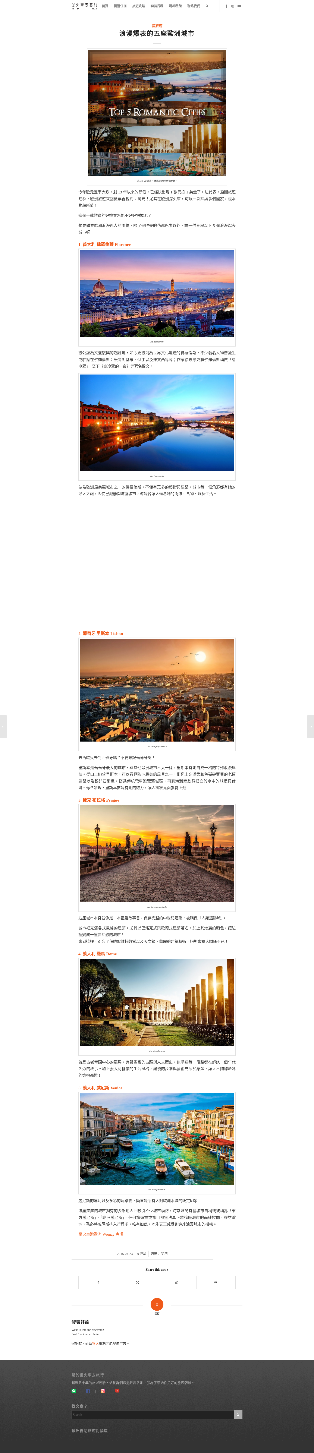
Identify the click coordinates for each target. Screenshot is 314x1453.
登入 (95, 1343)
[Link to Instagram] (233, 6)
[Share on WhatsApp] (176, 1282)
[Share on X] (137, 1282)
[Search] (207, 6)
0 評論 (141, 1253)
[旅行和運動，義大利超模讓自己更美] (3, 726)
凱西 (164, 1253)
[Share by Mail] (216, 1282)
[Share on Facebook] (98, 1282)
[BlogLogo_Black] (84, 6)
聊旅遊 (157, 26)
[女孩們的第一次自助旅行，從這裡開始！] (310, 726)
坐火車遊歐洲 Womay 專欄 (100, 1234)
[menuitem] (105, 6)
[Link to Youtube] (239, 6)
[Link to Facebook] (226, 6)
